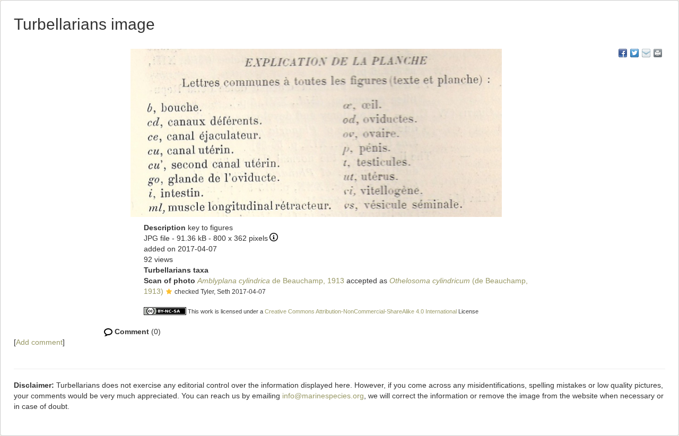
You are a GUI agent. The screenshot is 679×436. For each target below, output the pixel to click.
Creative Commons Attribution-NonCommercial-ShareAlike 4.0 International (361, 311)
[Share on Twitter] (634, 53)
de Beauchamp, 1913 (270, 280)
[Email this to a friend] (658, 53)
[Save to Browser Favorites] (646, 53)
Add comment (39, 342)
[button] (169, 292)
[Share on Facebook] (623, 53)
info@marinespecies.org (323, 395)
